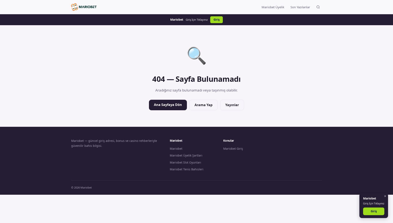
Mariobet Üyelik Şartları (186, 155)
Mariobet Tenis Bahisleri (186, 169)
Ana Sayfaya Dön (168, 104)
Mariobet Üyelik (273, 7)
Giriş (217, 19)
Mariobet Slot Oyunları (185, 162)
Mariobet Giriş (233, 149)
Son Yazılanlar (300, 7)
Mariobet (176, 149)
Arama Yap (203, 105)
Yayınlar (232, 105)
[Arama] (318, 7)
